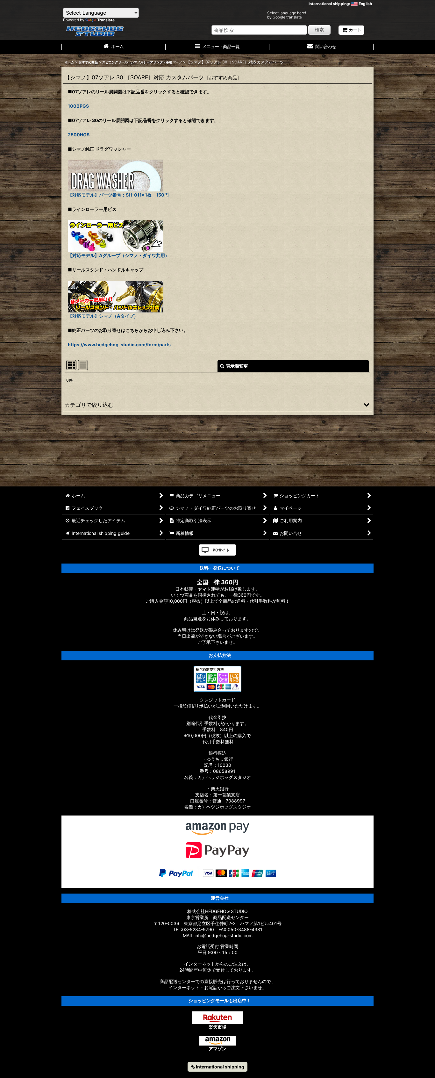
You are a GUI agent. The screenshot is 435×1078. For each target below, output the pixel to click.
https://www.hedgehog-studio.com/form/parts (119, 344)
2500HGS (78, 134)
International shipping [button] (219, 1066)
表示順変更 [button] (237, 366)
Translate (106, 20)
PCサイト (221, 550)
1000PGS (78, 106)
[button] (217, 404)
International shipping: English (340, 3)
